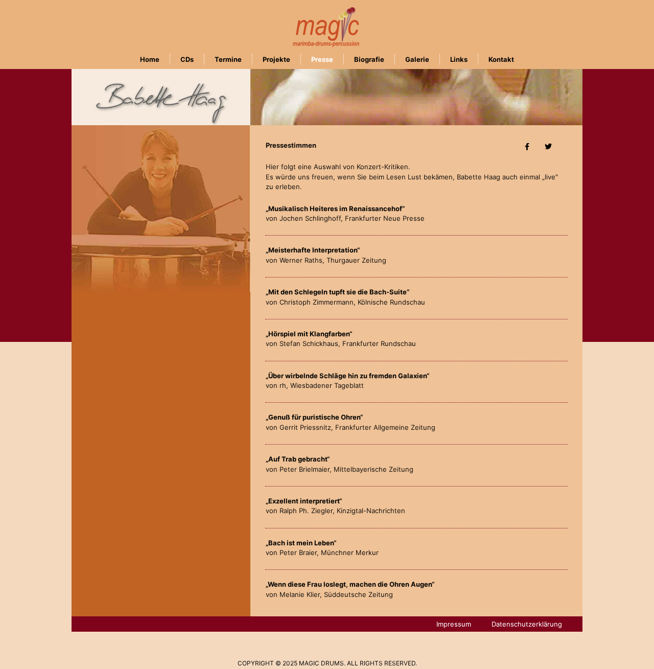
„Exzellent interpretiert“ (304, 501)
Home (149, 59)
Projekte (276, 59)
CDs (187, 59)
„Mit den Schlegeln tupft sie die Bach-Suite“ (337, 292)
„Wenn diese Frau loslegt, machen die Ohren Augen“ (350, 584)
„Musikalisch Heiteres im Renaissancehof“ (335, 208)
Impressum (453, 624)
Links (459, 59)
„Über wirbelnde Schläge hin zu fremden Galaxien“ (347, 376)
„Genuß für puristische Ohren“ (314, 417)
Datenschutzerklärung (527, 624)
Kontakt (501, 59)
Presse (322, 59)
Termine (228, 59)
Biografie (369, 59)
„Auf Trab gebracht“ (298, 459)
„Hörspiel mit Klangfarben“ (309, 334)
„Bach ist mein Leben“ (301, 543)
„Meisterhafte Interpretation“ (313, 250)
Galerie (417, 59)
